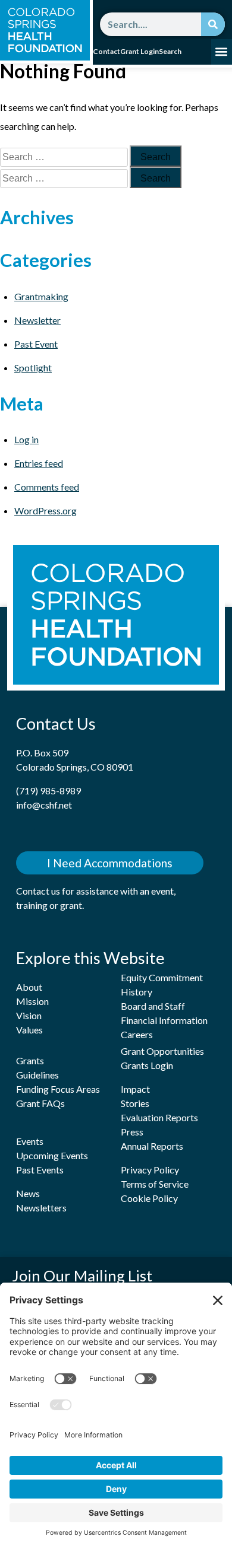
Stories (135, 1103)
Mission (32, 1001)
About (29, 987)
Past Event (36, 343)
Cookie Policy (149, 1198)
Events (29, 1141)
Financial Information (164, 1020)
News (28, 1193)
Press (132, 1131)
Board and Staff (153, 1005)
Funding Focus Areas (58, 1089)
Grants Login (147, 1065)
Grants (30, 1060)
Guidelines (37, 1074)
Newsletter (37, 320)
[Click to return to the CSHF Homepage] (45, 30)
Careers (137, 1034)
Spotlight (33, 367)
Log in (26, 439)
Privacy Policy (150, 1169)
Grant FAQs (40, 1103)
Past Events (40, 1169)
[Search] (213, 24)
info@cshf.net (44, 804)
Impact (135, 1089)
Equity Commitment (162, 977)
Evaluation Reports (159, 1117)
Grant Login (139, 51)
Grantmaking (41, 296)
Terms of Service (155, 1183)
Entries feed (38, 463)
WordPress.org (45, 510)
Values (29, 1029)
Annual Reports (152, 1145)
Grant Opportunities (162, 1051)
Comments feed (46, 486)
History (136, 991)
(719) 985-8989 (48, 790)
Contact (106, 51)
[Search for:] (65, 156)
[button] (221, 52)
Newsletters (41, 1207)
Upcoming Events (52, 1155)
